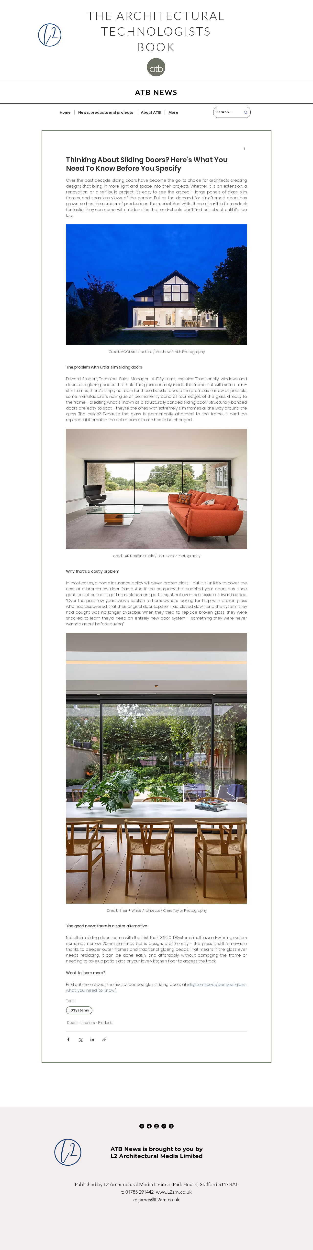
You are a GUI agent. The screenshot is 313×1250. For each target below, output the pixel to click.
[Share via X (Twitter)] (80, 1039)
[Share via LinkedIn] (92, 1039)
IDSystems (79, 1010)
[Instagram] (156, 1126)
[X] (141, 1126)
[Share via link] (104, 1039)
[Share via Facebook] (68, 1039)
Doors (72, 1022)
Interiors (88, 1022)
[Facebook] (149, 1126)
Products (105, 1022)
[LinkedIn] (163, 1126)
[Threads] (171, 1126)
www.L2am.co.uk (174, 1192)
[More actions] (244, 148)
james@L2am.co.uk (158, 1199)
